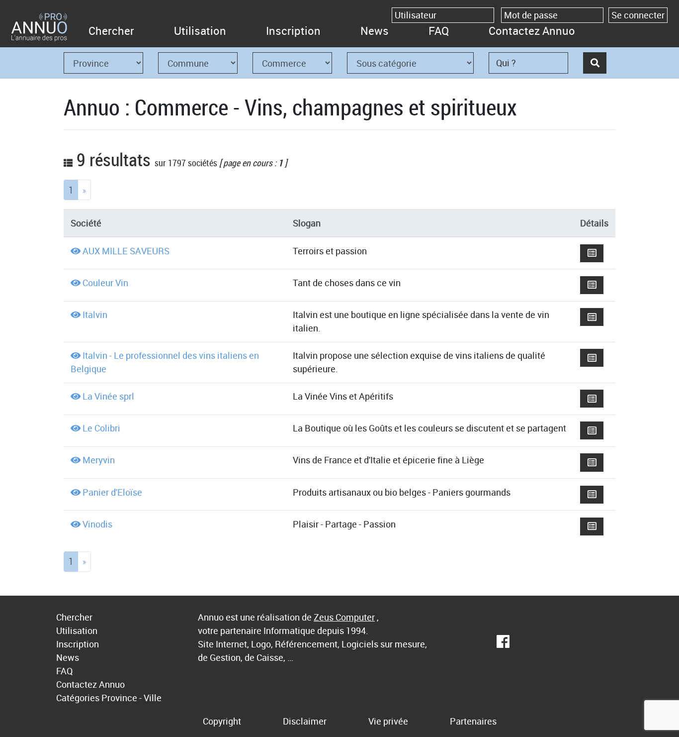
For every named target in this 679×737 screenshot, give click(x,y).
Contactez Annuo (532, 30)
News (374, 30)
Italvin (95, 314)
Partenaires (473, 721)
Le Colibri (101, 428)
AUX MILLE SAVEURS (126, 251)
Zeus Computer (344, 617)
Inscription (293, 30)
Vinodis (97, 524)
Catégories (77, 698)
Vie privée (388, 721)
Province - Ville (131, 698)
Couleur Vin (105, 283)
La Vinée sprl (108, 396)
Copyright (222, 721)
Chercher (111, 30)
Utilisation (200, 30)
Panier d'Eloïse (112, 492)
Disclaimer (305, 721)
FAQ (438, 30)
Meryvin (99, 460)
